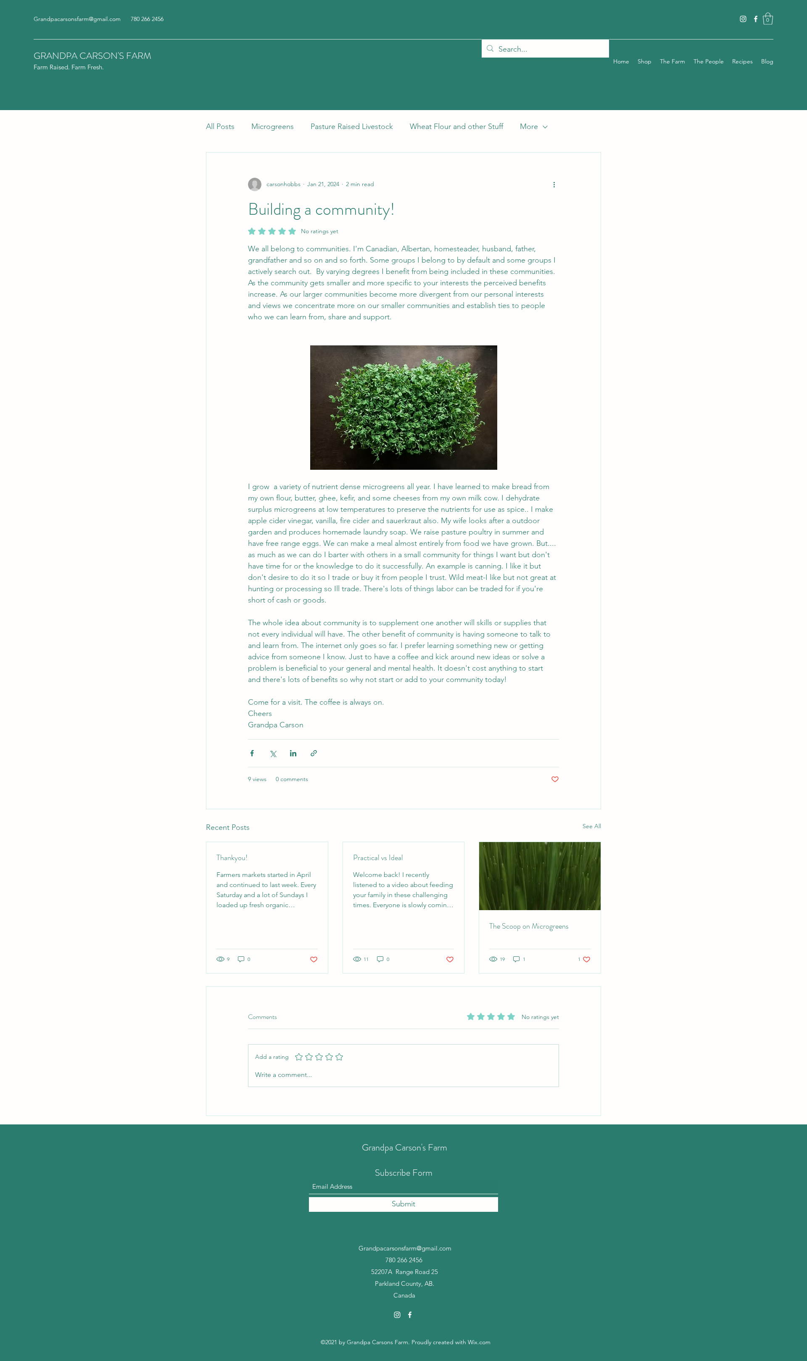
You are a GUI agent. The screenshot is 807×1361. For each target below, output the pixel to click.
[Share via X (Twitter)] (273, 753)
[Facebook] (756, 19)
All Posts (220, 126)
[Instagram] (743, 19)
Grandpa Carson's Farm (404, 1147)
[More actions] (554, 184)
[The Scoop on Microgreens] (540, 876)
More (529, 126)
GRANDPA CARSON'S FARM (92, 55)
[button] (768, 19)
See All (592, 826)
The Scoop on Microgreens (529, 926)
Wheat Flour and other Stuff (456, 126)
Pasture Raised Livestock (352, 126)
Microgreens (272, 126)
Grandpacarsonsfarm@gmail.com (77, 19)
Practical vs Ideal (378, 857)
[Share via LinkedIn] (293, 753)
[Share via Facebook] (252, 753)
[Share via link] (314, 753)
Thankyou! (232, 857)
